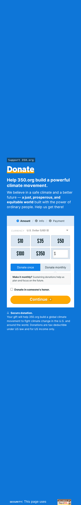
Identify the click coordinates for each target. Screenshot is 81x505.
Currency (17, 230)
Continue (39, 299)
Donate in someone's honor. (32, 289)
